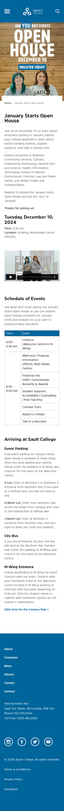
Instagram (8, 742)
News (8, 665)
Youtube (48, 742)
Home (7, 103)
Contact (9, 691)
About (8, 649)
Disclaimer (11, 789)
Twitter (35, 742)
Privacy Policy (13, 779)
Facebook (22, 742)
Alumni (9, 674)
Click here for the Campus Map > (26, 609)
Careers (9, 682)
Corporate (11, 657)
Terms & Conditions (17, 769)
